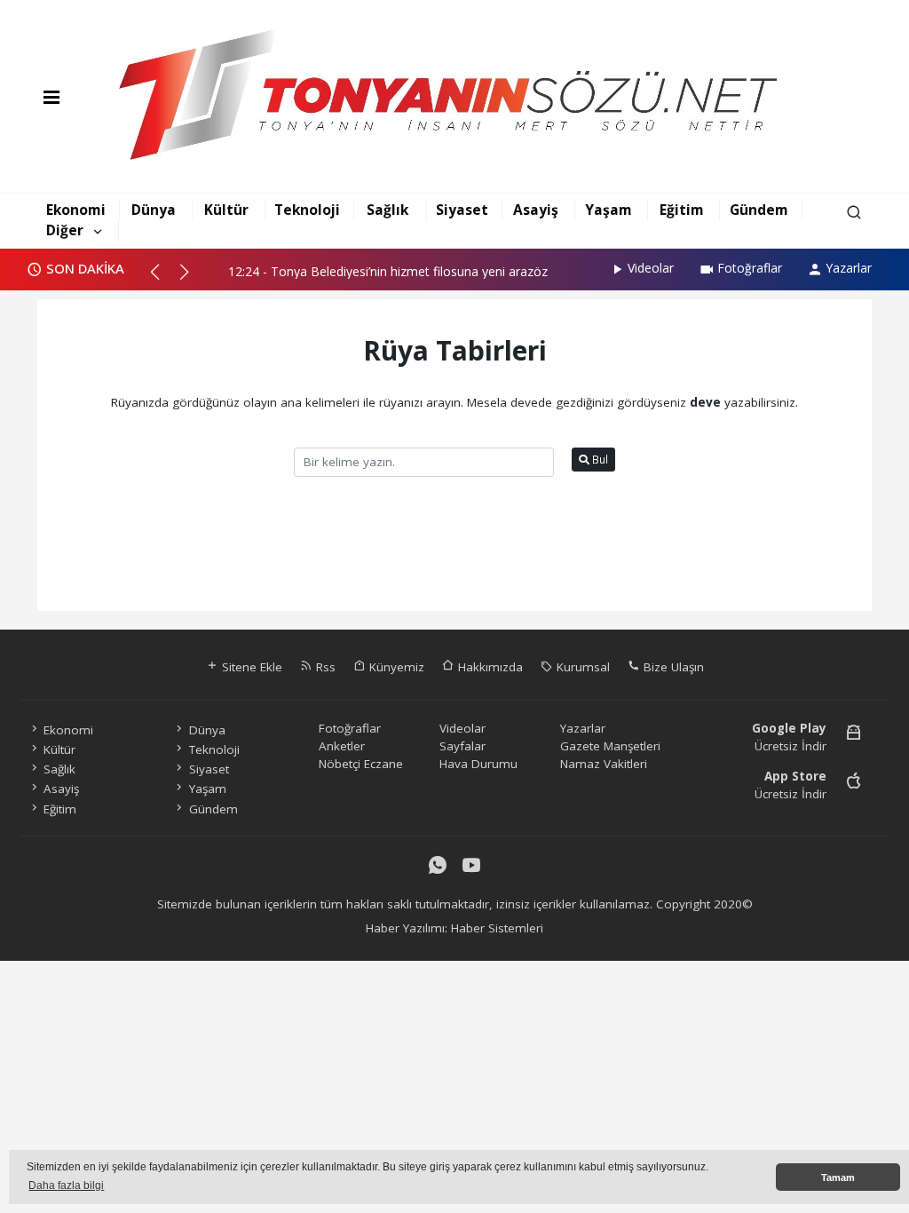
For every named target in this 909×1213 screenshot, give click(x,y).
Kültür (226, 209)
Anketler (342, 746)
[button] (163, 278)
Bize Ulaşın (672, 667)
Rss (324, 667)
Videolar (651, 267)
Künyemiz (395, 667)
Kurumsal (581, 667)
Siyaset (462, 209)
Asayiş (535, 209)
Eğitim (682, 209)
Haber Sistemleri (497, 928)
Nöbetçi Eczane (361, 764)
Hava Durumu (478, 764)
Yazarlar (849, 267)
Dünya (153, 209)
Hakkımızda (488, 667)
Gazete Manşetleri (610, 746)
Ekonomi (76, 209)
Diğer (64, 230)
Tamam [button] (838, 1177)
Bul (598, 459)
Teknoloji (307, 209)
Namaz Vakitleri (603, 764)
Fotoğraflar (749, 267)
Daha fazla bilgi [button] (66, 1185)
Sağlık (387, 209)
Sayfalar (462, 746)
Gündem (759, 209)
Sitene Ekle (250, 667)
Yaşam (608, 209)
